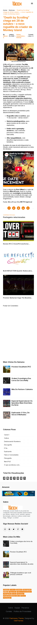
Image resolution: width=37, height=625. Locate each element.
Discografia (8, 445)
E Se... (6, 448)
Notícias (12, 10)
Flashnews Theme (16, 618)
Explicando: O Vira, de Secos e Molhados (20, 414)
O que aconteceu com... (12, 465)
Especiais (12, 592)
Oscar (23, 596)
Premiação (7, 598)
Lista (14, 594)
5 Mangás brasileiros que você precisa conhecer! (20, 573)
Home (5, 10)
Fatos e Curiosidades (11, 455)
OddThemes (18, 621)
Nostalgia (21, 594)
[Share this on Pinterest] (18, 208)
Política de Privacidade (22, 611)
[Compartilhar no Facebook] (9, 208)
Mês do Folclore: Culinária (22, 389)
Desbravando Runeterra (12, 441)
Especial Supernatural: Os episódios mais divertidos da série (22, 403)
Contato (9, 611)
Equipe (17, 608)
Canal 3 (6, 435)
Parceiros (25, 608)
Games (18, 34)
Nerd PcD (7, 461)
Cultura (6, 438)
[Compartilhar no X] (13, 208)
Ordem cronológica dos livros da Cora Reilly (21, 379)
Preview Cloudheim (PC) (21, 367)
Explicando (8, 451)
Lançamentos (20, 36)
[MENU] (32, 3)
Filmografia (8, 458)
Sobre (10, 608)
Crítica (13, 590)
